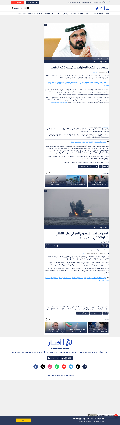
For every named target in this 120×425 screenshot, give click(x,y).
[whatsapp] (57, 366)
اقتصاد (59, 13)
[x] (42, 366)
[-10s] (102, 245)
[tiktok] (78, 366)
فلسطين (80, 13)
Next (46, 172)
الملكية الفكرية (59, 375)
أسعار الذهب (98, 13)
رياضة (54, 13)
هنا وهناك (47, 13)
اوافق (23, 420)
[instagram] (50, 366)
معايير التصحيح (50, 375)
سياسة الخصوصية (83, 421)
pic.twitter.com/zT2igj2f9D (59, 102)
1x (51, 246)
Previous (49, 172)
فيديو (24, 13)
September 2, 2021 (104, 127)
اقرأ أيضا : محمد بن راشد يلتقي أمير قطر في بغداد (88, 142)
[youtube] (64, 366)
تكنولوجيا (39, 13)
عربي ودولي (66, 13)
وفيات (19, 13)
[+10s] (106, 245)
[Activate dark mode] (27, 8)
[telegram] (71, 366)
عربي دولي (95, 72)
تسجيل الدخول (31, 2)
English (16, 8)
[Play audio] (47, 246)
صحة (86, 13)
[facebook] (35, 366)
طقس (73, 13)
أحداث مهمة (31, 13)
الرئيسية (106, 13)
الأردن (91, 13)
